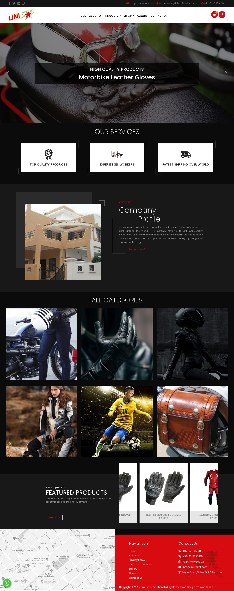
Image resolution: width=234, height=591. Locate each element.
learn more (136, 249)
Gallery (142, 15)
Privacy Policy (137, 560)
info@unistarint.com (195, 567)
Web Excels (206, 587)
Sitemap (129, 15)
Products (112, 15)
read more (54, 517)
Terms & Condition (140, 564)
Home (82, 15)
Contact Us (159, 15)
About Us (95, 15)
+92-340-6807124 (193, 561)
